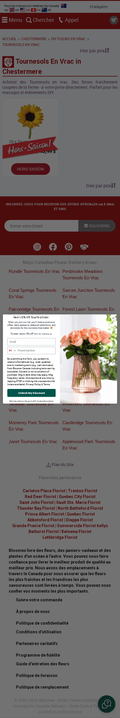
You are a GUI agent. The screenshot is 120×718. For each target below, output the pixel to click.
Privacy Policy (33, 384)
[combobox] (12, 350)
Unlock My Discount (31, 393)
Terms (46, 384)
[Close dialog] (113, 318)
